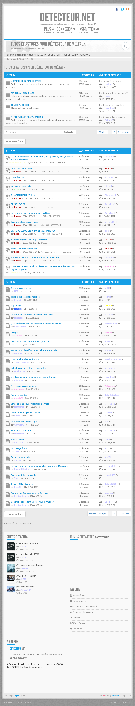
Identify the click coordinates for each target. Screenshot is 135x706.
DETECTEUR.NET (67, 17)
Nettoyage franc (19, 448)
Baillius (108, 305)
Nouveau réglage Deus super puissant (29, 239)
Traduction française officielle (15, 702)
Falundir (18, 300)
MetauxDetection (17, 162)
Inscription (87, 29)
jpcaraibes (19, 317)
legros (108, 296)
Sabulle (18, 335)
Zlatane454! (110, 195)
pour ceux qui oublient (22, 168)
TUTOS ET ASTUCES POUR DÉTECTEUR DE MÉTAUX (34, 67)
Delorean (18, 353)
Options (92, 513)
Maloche (18, 308)
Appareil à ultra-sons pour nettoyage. (29, 493)
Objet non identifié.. (27, 586)
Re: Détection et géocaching (111, 105)
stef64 (17, 460)
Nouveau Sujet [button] (15, 141)
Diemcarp (109, 156)
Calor (107, 439)
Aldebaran (19, 389)
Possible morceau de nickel (31, 565)
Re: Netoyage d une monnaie (112, 117)
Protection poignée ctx (22, 457)
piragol (108, 186)
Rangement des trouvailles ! (24, 475)
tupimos (109, 493)
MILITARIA (43, 273)
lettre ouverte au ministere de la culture (30, 213)
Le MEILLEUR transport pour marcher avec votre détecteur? (39, 466)
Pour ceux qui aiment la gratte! (26, 421)
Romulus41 (110, 204)
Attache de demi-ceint (28, 543)
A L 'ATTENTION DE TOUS (23, 195)
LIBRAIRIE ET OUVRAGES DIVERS (26, 81)
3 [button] (118, 132)
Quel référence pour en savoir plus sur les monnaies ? (36, 323)
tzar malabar (111, 466)
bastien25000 (20, 326)
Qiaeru (31, 702)
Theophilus (14, 272)
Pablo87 (109, 120)
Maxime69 (109, 177)
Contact (76, 617)
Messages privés (79, 601)
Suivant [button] (125, 132)
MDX (16, 291)
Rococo (18, 171)
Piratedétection (22, 469)
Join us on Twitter (89, 537)
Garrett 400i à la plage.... (23, 484)
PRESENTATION (18, 204)
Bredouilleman (21, 496)
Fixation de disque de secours (25, 412)
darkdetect (19, 442)
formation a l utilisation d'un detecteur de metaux (35, 257)
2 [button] (114, 132)
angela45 (18, 398)
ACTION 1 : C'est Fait (21, 186)
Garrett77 (19, 424)
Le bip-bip (110, 501)
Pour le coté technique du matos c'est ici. (56, 252)
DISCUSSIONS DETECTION (56, 162)
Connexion (65, 29)
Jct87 (17, 344)
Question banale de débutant (25, 359)
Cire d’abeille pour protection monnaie (30, 403)
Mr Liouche (19, 371)
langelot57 (110, 475)
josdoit (108, 412)
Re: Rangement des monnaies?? (113, 93)
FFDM (17, 189)
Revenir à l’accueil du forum (18, 523)
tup (106, 421)
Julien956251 (111, 484)
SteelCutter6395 (22, 362)
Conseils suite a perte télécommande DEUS (32, 314)
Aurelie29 (109, 266)
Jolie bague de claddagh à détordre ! (29, 368)
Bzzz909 (18, 487)
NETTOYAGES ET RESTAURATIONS (27, 117)
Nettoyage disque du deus (24, 386)
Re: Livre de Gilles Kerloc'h (110, 81)
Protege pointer (19, 395)
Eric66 (17, 415)
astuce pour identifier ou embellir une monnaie (34, 350)
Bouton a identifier (27, 575)
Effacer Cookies (79, 623)
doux (107, 230)
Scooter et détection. (21, 430)
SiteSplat (115, 696)
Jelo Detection (112, 395)
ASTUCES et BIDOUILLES (22, 93)
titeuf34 (109, 314)
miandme (109, 108)
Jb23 (16, 451)
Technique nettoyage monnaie (25, 296)
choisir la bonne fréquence (24, 248)
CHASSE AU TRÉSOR (20, 105)
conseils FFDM (18, 177)
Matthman (19, 406)
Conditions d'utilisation (82, 612)
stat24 (108, 350)
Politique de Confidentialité (84, 606)
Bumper (14, 332)
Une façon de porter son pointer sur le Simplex (33, 377)
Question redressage (21, 288)
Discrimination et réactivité (24, 222)
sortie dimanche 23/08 (29, 554)
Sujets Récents (78, 595)
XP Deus (44, 243)
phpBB (16, 696)
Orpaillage (16, 305)
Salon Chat (77, 628)
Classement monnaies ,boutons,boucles (30, 341)
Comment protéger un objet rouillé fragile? (32, 501)
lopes (107, 96)
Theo (16, 478)
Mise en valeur (18, 439)
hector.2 (109, 84)
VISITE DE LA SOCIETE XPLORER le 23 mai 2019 (33, 230)
